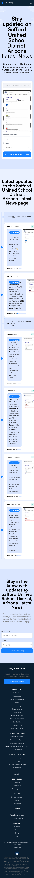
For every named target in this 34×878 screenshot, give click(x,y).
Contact (17, 826)
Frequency (6, 143)
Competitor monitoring (17, 737)
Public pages (17, 803)
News (17, 702)
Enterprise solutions (17, 818)
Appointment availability (17, 699)
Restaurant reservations (17, 719)
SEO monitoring (17, 750)
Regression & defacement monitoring (17, 746)
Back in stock (17, 693)
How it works (17, 782)
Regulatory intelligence (17, 740)
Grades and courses (17, 715)
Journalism (17, 774)
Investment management (17, 758)
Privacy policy (17, 844)
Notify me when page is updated (17, 154)
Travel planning (17, 725)
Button (17, 800)
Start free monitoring (17, 651)
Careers (17, 830)
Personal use (17, 812)
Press (17, 833)
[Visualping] (7, 3)
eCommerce (17, 767)
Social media (17, 712)
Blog (17, 836)
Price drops (17, 696)
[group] (17, 118)
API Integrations (17, 789)
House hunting (17, 709)
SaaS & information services (17, 764)
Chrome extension (17, 797)
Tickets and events (17, 728)
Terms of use (17, 847)
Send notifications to (10, 134)
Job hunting (17, 706)
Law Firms (17, 761)
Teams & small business (17, 815)
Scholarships (17, 722)
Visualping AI (17, 785)
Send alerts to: (6, 631)
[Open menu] (31, 3)
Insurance (17, 771)
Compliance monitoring (17, 743)
